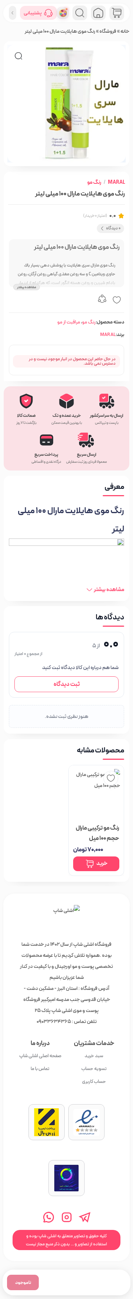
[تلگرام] (84, 1217)
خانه (124, 31)
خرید (102, 863)
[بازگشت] (12, 13)
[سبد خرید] (116, 13)
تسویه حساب (94, 1069)
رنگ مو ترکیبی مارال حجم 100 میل (97, 833)
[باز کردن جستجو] (79, 13)
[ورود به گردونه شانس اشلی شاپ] (63, 13)
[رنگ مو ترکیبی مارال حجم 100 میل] (96, 792)
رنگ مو (94, 182)
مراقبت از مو (68, 322)
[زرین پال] (46, 1122)
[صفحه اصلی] (98, 13)
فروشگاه (107, 31)
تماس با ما (40, 1069)
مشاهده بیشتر (26, 287)
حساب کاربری (94, 1081)
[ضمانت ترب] (66, 1178)
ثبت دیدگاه (67, 684)
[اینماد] (86, 1122)
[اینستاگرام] (66, 1217)
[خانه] (66, 918)
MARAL (116, 182)
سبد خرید (94, 1056)
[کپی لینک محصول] (102, 300)
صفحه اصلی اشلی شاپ (40, 1056)
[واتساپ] (48, 1217)
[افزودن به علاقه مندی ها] (116, 300)
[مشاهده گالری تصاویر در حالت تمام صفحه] (18, 56)
